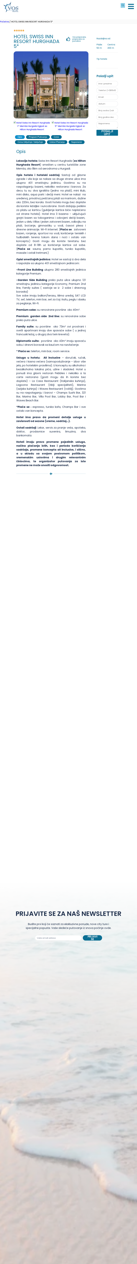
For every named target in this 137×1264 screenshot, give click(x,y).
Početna (4, 21)
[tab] (20, 137)
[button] (17, 126)
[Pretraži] (123, 5)
